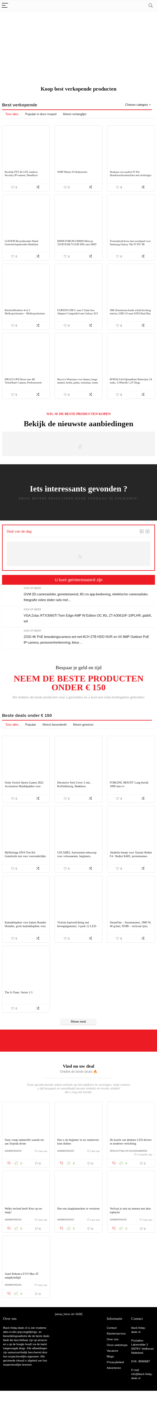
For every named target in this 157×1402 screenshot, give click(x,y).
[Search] (151, 5)
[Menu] (5, 5)
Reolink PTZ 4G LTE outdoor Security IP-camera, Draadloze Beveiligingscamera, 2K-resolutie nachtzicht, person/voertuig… (23, 176)
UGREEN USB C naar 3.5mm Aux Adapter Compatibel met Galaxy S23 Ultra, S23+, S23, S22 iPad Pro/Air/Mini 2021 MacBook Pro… (77, 315)
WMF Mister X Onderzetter (72, 171)
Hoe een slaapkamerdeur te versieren (78, 1208)
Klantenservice (116, 1333)
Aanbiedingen (13, 1151)
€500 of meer (32, 588)
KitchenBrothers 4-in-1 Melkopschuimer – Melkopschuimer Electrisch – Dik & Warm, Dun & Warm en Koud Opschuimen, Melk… (25, 315)
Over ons (113, 1339)
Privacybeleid (115, 1362)
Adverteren (114, 1367)
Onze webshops (117, 1345)
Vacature (112, 1350)
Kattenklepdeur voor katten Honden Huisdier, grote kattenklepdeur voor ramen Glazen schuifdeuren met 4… (25, 926)
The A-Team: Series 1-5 (19, 992)
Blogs (110, 1356)
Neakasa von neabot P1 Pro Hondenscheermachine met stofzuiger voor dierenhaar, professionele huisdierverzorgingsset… (130, 176)
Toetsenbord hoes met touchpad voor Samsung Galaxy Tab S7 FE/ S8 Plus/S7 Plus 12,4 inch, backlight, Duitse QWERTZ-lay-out (130, 245)
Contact (112, 1327)
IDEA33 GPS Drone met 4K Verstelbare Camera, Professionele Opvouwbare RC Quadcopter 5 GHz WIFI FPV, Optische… (24, 384)
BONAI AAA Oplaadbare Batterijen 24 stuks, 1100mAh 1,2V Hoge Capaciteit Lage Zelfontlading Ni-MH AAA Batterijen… (131, 384)
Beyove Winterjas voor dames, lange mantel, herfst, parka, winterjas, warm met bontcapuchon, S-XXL (77, 382)
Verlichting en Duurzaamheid (128, 1151)
